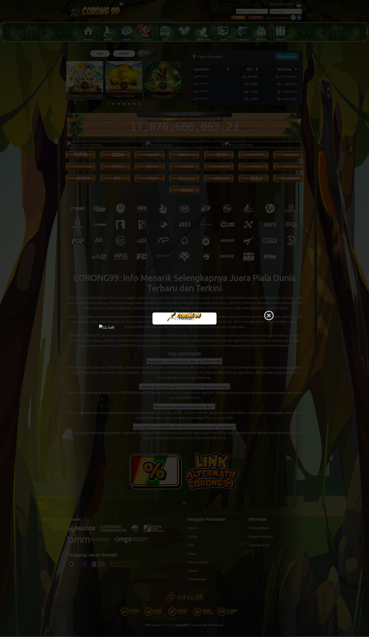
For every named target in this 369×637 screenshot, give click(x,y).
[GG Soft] (184, 327)
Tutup (268, 315)
